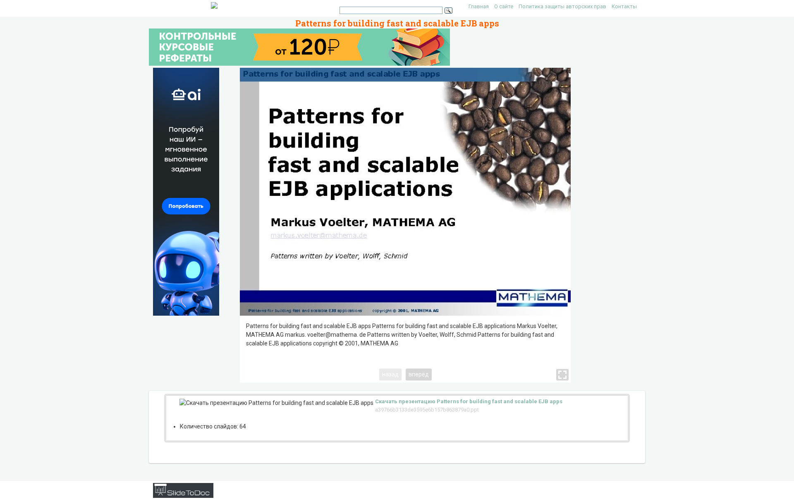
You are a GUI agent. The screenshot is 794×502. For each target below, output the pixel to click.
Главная (479, 6)
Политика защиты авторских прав (562, 6)
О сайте (503, 6)
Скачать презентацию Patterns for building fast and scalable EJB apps (468, 401)
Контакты (624, 6)
